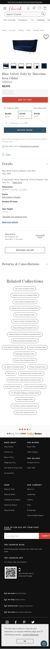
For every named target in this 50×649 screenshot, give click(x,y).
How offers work (40, 108)
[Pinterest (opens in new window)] (24, 621)
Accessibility (9, 473)
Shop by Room (9, 510)
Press (29, 505)
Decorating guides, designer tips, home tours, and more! (23, 550)
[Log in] (23, 8)
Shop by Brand (9, 494)
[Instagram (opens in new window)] (7, 621)
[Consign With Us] (34, 8)
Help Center (8, 447)
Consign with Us (33, 462)
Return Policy (9, 457)
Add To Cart (25, 100)
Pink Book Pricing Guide (13, 468)
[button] (5, 8)
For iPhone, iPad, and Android (15, 562)
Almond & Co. (7, 82)
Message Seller (25, 250)
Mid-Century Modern (11, 197)
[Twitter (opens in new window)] (32, 621)
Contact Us (8, 452)
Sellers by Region (10, 505)
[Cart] (45, 8)
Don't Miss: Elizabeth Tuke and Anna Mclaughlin (25, 2)
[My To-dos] (28, 8)
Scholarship (31, 510)
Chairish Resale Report (35, 515)
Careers (30, 500)
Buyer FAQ (31, 447)
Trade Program (32, 452)
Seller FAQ (31, 468)
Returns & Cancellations (25, 264)
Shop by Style (9, 489)
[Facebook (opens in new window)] (15, 621)
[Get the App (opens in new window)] (10, 572)
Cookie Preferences (30, 634)
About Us (30, 489)
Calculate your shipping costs (14, 216)
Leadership (31, 494)
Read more (17, 182)
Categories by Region (12, 500)
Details (25, 164)
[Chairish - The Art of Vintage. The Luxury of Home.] (15, 8)
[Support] (44, 643)
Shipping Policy (10, 462)
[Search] (43, 14)
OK (25, 641)
